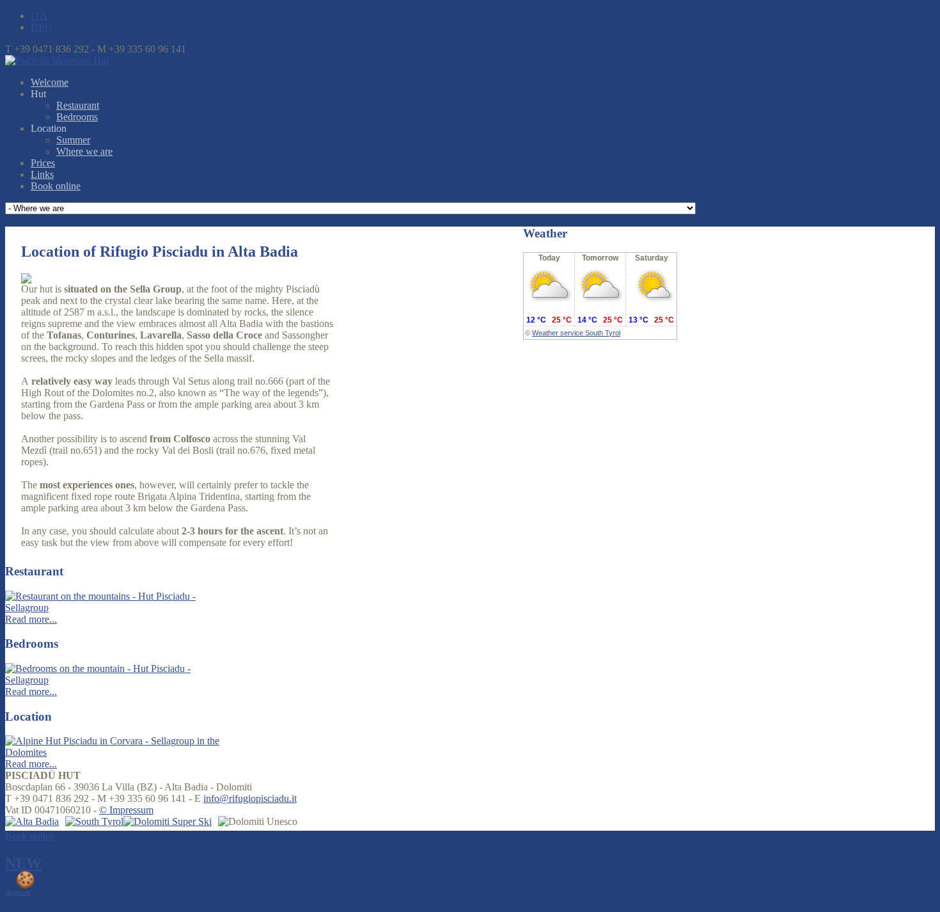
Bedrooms (77, 116)
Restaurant (77, 105)
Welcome (49, 82)
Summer (73, 139)
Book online (56, 185)
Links (42, 174)
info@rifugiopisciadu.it (250, 798)
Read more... (31, 619)
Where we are (84, 151)
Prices (43, 162)
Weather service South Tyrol (576, 333)
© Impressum (126, 809)
